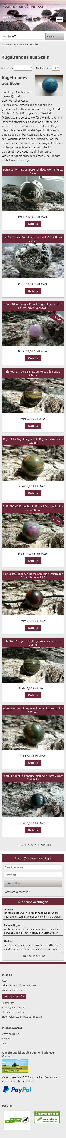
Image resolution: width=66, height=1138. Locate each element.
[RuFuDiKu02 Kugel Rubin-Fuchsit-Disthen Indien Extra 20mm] (33, 547)
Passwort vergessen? (17, 891)
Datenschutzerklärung (14, 1012)
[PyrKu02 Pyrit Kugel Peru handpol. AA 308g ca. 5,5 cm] (33, 277)
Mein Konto (9, 17)
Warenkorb (26, 17)
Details (33, 223)
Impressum (22, 20)
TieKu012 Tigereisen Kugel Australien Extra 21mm (33, 373)
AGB (4, 980)
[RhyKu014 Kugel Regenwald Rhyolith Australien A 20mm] (33, 749)
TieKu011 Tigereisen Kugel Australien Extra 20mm (33, 642)
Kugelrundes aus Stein (28, 44)
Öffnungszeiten (10, 1033)
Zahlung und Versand (13, 1007)
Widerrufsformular (12, 990)
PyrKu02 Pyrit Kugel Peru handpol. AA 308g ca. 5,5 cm (32, 238)
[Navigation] (59, 19)
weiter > (46, 844)
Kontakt (7, 20)
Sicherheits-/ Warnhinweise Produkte (22, 1016)
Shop (12, 44)
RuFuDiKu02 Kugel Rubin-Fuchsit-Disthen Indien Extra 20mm (33, 507)
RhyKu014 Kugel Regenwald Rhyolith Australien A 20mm (33, 710)
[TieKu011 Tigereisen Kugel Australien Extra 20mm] (33, 681)
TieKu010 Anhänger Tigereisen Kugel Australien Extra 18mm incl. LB (33, 575)
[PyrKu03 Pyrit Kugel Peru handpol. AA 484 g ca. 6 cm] (33, 210)
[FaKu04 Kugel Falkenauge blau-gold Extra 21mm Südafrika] (33, 816)
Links (4, 1043)
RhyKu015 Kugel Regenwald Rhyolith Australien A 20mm (33, 440)
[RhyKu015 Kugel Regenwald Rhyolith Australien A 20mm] (33, 479)
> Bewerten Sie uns (33, 956)
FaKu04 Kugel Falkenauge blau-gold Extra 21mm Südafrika (33, 777)
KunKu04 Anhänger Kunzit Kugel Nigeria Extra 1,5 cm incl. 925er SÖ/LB (33, 305)
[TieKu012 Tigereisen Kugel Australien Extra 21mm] (33, 412)
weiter (57, 916)
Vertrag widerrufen (14, 996)
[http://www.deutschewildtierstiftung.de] (17, 1129)
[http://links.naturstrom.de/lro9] (47, 1122)
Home (4, 44)
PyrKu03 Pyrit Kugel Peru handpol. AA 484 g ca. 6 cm (33, 171)
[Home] (24, 10)
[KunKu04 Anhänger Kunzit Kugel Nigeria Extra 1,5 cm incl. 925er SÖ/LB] (33, 344)
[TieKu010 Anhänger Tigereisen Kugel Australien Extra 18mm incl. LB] (33, 614)
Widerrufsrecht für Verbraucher (19, 985)
